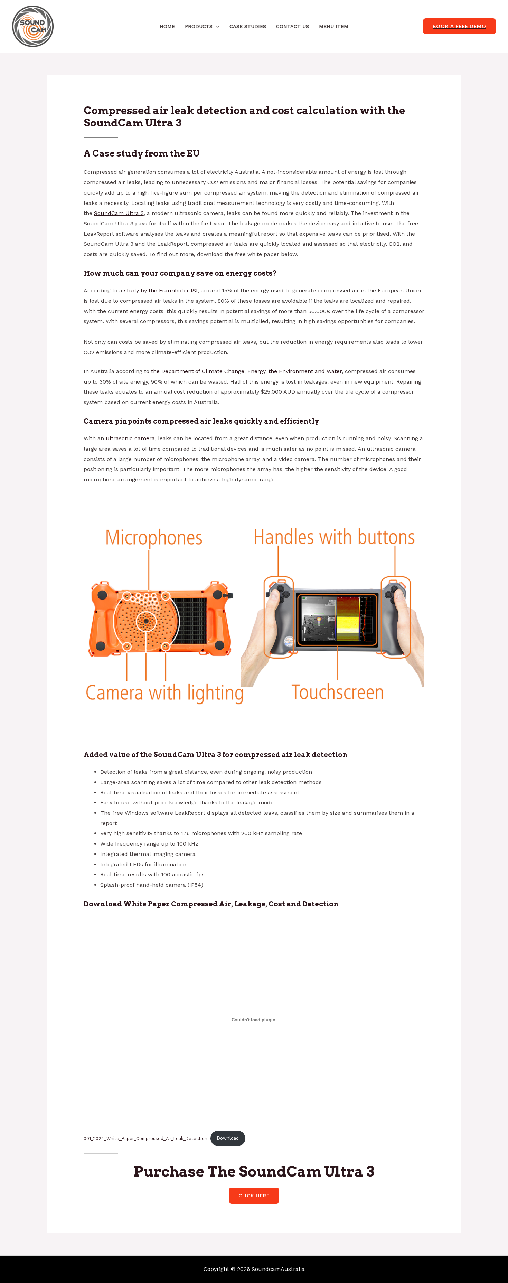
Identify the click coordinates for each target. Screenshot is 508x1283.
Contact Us (292, 26)
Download (228, 1138)
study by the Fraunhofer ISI (161, 290)
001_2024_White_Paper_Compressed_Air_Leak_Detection (145, 1138)
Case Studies (247, 26)
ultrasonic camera (130, 438)
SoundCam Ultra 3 (119, 213)
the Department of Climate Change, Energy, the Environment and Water (246, 371)
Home (167, 26)
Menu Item (333, 26)
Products (199, 26)
